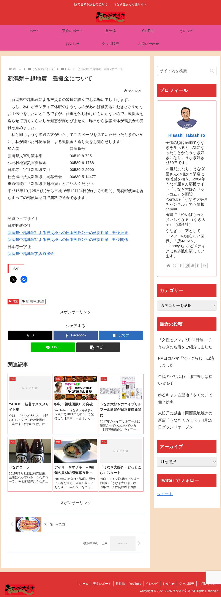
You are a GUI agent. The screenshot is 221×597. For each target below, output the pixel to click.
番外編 (120, 583)
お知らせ (169, 583)
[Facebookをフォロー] (180, 265)
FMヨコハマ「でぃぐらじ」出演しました (186, 361)
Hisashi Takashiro (186, 135)
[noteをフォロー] (199, 265)
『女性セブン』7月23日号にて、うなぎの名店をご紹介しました (186, 343)
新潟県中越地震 (35, 301)
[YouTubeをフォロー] (193, 265)
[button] (98, 347)
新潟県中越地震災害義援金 (31, 254)
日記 (15, 301)
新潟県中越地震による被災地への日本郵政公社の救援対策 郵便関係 (68, 239)
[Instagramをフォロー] (186, 265)
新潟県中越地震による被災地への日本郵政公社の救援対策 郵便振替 (68, 233)
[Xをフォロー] (174, 265)
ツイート (165, 494)
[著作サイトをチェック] (168, 265)
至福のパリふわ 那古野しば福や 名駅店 (185, 380)
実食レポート (102, 583)
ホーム (83, 583)
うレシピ (152, 583)
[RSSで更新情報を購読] (205, 265)
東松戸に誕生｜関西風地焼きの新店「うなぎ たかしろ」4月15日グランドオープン (185, 420)
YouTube (135, 583)
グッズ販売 (186, 583)
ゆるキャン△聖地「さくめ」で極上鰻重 (185, 398)
